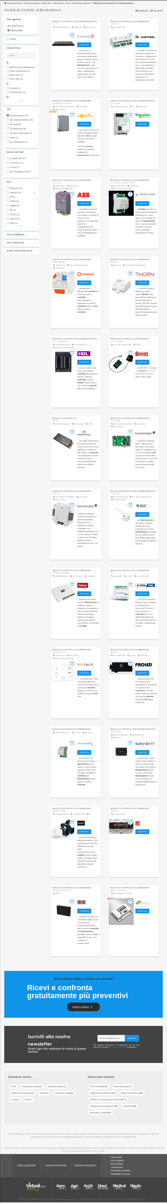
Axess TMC (16, 79)
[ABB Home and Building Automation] (88, 194)
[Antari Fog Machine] (146, 353)
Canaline (15, 1100)
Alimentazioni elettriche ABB (102, 1093)
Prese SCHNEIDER (99, 1086)
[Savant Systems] (146, 743)
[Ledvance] (88, 273)
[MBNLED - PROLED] (146, 664)
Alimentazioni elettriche (32, 1086)
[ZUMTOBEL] (146, 35)
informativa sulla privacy (118, 1047)
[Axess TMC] (146, 584)
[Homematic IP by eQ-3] (146, 432)
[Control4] (88, 35)
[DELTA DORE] (146, 505)
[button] (21, 48)
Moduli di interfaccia (57, 1086)
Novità (13, 39)
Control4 (15, 88)
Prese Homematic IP (122, 1086)
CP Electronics (18, 92)
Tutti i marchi (116, 1157)
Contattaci (84, 45)
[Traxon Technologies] (146, 194)
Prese (13, 1086)
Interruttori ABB (129, 1106)
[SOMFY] (88, 115)
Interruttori (44, 1093)
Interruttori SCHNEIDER (100, 1113)
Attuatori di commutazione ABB (103, 1106)
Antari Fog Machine (20, 71)
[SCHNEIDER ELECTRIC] (146, 115)
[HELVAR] (88, 584)
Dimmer (28, 1100)
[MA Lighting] (88, 902)
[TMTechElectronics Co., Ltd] (88, 664)
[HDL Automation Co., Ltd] (88, 353)
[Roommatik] (88, 743)
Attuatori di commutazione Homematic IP (108, 1100)
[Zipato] (88, 822)
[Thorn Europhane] (146, 273)
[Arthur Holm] (88, 432)
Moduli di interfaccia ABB (132, 1093)
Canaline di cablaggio (64, 1093)
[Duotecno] (146, 822)
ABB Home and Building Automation (23, 67)
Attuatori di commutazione (22, 1093)
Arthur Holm (16, 75)
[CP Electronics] (146, 902)
